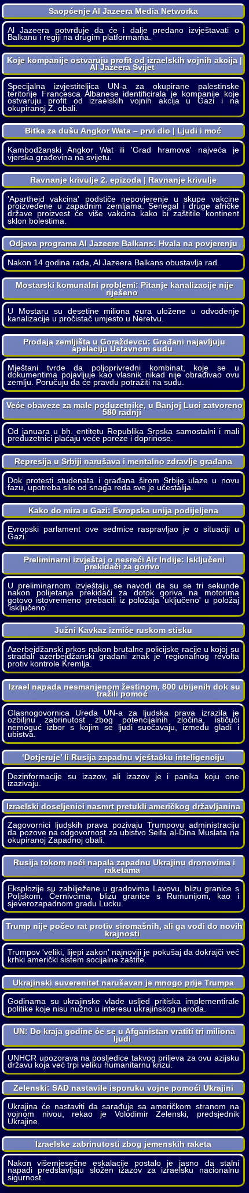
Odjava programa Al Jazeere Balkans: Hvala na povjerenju (123, 243)
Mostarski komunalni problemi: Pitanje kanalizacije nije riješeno (124, 288)
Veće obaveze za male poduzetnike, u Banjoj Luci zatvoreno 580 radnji (124, 409)
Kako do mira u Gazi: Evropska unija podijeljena (123, 510)
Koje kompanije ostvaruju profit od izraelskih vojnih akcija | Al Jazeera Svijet (124, 63)
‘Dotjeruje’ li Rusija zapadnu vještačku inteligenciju (123, 757)
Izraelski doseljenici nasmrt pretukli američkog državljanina (123, 806)
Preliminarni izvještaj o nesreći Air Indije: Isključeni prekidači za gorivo (124, 563)
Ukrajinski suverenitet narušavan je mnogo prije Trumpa (123, 982)
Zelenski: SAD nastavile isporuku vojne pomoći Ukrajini (123, 1087)
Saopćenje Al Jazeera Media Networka (123, 11)
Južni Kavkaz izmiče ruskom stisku (123, 630)
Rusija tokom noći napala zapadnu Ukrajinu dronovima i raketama (124, 866)
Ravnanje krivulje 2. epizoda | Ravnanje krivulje (123, 179)
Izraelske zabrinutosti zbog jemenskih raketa (123, 1143)
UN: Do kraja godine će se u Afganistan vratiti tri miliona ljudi (124, 1035)
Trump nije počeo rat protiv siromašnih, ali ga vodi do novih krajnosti (124, 929)
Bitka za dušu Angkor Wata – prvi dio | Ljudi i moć (123, 130)
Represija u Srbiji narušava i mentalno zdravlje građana (123, 461)
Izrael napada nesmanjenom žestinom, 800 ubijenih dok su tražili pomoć (124, 690)
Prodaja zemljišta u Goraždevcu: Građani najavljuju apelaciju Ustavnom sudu (124, 345)
